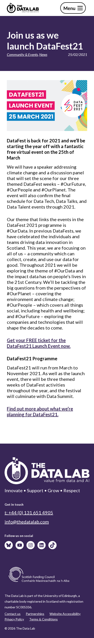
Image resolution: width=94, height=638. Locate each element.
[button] (73, 8)
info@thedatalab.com (27, 521)
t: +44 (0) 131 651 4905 (29, 512)
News (43, 54)
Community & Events (22, 54)
